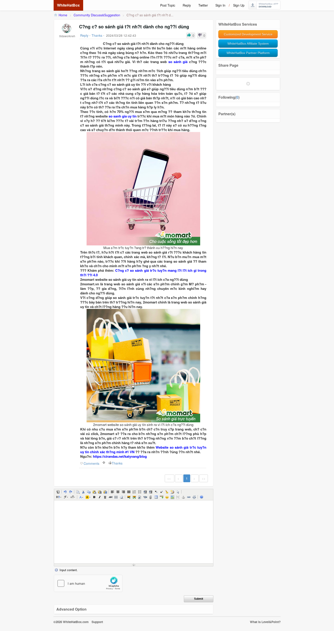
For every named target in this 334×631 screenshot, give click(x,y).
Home (63, 15)
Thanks (117, 463)
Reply (187, 5)
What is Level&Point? (265, 622)
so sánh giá (178, 61)
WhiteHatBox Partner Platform (248, 53)
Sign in (220, 5)
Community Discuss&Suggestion (97, 15)
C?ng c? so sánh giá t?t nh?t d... (150, 15)
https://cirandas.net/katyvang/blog (120, 456)
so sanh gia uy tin (123, 116)
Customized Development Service (248, 34)
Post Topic (167, 5)
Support (97, 622)
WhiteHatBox (68, 5)
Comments (91, 463)
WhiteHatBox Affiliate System (248, 43)
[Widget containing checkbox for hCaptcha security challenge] (88, 583)
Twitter (203, 5)
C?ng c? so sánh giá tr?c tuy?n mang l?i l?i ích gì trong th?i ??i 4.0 (143, 272)
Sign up (238, 5)
